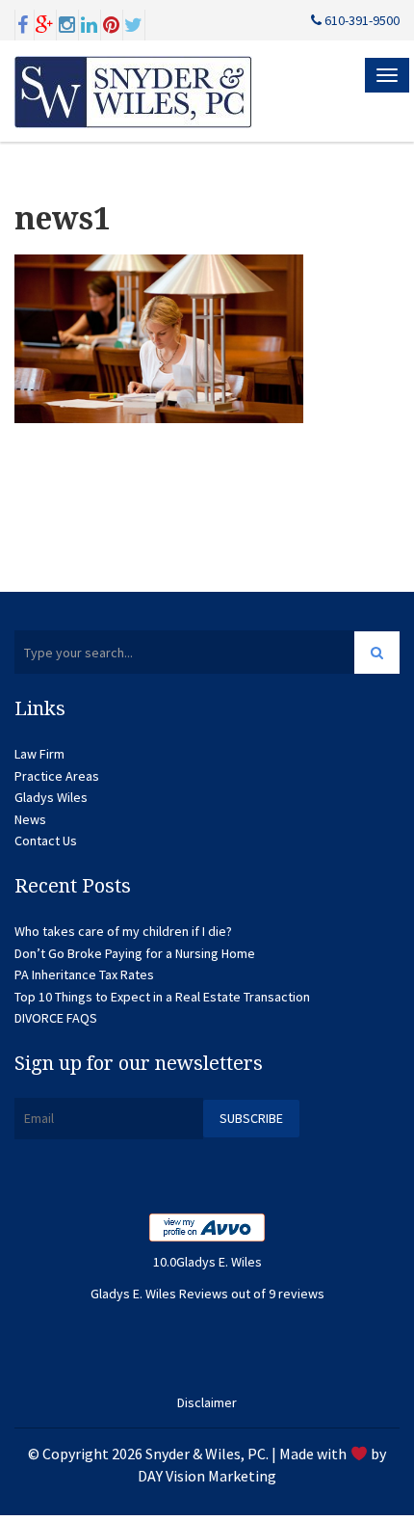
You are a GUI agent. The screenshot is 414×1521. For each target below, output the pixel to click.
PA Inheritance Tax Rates (84, 974)
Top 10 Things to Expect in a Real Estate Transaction (162, 996)
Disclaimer (207, 1402)
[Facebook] (23, 23)
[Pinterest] (111, 23)
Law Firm (39, 753)
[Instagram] (67, 23)
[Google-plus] (45, 23)
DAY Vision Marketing (207, 1475)
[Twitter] (133, 23)
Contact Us (45, 840)
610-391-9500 (361, 20)
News (30, 819)
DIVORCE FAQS (55, 1018)
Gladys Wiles (51, 797)
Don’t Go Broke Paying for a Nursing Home (134, 953)
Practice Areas (56, 776)
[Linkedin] (89, 23)
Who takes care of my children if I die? (123, 931)
